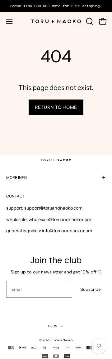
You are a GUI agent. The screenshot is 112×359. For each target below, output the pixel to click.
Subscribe (90, 289)
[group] (56, 6)
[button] (89, 21)
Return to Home (56, 107)
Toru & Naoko (62, 340)
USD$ (53, 326)
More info (16, 177)
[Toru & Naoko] (56, 21)
